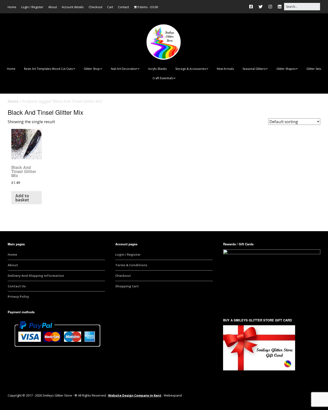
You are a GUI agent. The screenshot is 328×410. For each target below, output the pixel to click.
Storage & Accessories (190, 69)
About (52, 7)
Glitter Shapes (285, 69)
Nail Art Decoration (124, 69)
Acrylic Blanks (157, 69)
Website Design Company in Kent (134, 395)
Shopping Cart (127, 286)
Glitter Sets (313, 69)
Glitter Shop (92, 69)
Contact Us (17, 286)
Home (12, 7)
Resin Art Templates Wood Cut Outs (48, 69)
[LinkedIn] (279, 6)
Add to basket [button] (22, 198)
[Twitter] (260, 6)
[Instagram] (270, 6)
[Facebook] (252, 6)
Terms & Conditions (131, 265)
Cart (110, 7)
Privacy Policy (18, 296)
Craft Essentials (162, 78)
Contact (123, 7)
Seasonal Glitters (254, 69)
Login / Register (32, 7)
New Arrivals (225, 69)
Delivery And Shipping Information (36, 275)
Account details (73, 7)
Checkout (95, 7)
